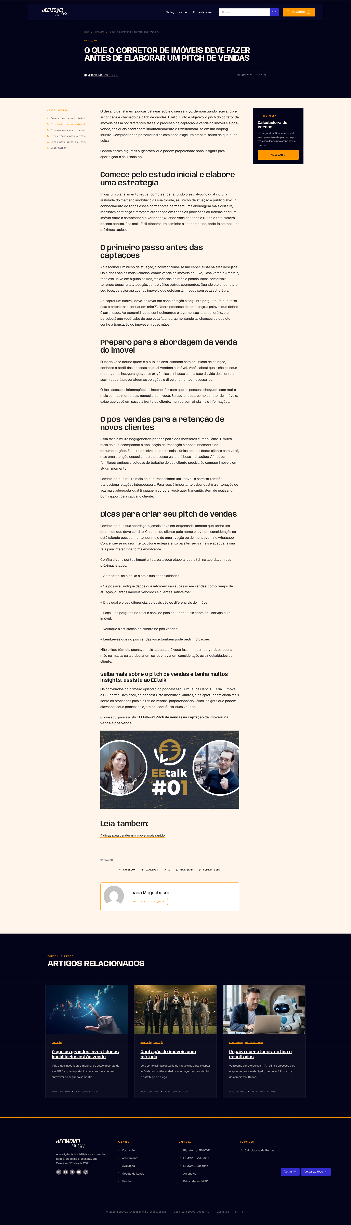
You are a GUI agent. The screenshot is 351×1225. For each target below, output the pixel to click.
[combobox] (244, 12)
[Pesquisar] (274, 12)
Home (86, 32)
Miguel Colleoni (61, 1091)
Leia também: (59, 147)
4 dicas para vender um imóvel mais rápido (132, 835)
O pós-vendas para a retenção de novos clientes (69, 136)
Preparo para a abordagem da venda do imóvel (69, 130)
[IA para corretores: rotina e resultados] (264, 1009)
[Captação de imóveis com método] (175, 1009)
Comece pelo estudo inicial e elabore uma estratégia (69, 118)
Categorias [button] (174, 12)
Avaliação (146, 1042)
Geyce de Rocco (237, 1091)
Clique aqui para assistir (118, 717)
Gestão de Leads (254, 1042)
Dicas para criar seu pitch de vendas (69, 142)
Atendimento (236, 1042)
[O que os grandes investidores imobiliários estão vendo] (87, 1009)
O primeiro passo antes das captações (69, 124)
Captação (99, 32)
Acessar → (278, 154)
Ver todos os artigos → (148, 901)
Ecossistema (202, 12)
